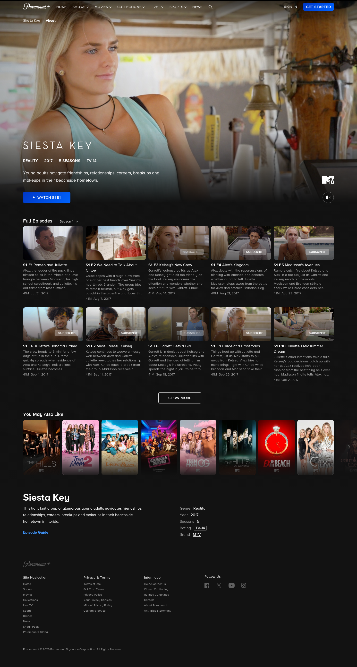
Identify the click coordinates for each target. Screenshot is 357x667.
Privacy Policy (93, 594)
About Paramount (155, 605)
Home (61, 7)
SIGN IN (290, 7)
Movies (28, 594)
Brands (28, 616)
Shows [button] (80, 7)
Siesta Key (31, 20)
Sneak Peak (31, 626)
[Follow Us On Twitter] (219, 585)
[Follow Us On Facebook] (206, 585)
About (50, 20)
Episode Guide (35, 532)
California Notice (95, 610)
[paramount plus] (37, 6)
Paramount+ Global (36, 632)
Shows (27, 589)
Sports (27, 610)
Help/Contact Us (155, 584)
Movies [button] (102, 7)
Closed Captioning (156, 589)
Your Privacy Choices (98, 600)
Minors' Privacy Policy (98, 605)
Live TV (157, 7)
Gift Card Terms (94, 589)
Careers (149, 600)
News (197, 7)
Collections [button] (130, 7)
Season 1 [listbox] (66, 221)
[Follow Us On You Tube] (232, 585)
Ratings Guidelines (156, 594)
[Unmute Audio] (328, 197)
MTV (197, 535)
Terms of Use (92, 584)
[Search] (210, 7)
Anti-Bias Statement (157, 610)
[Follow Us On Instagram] (243, 585)
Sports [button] (177, 7)
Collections (30, 600)
